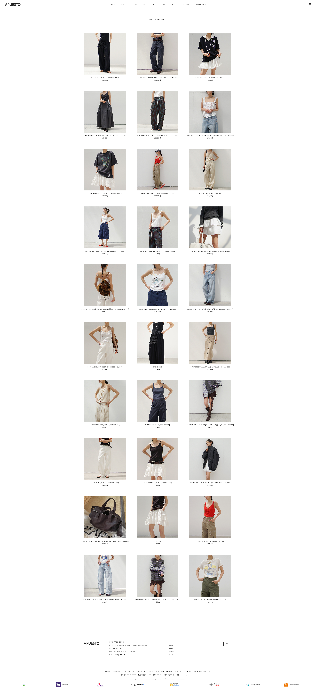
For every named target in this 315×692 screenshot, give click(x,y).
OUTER (112, 4)
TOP (122, 4)
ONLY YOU (185, 4)
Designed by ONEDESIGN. (175, 679)
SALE (174, 4)
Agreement (173, 648)
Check (171, 655)
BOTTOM (133, 4)
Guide (171, 645)
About (171, 642)
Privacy (171, 651)
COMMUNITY (200, 4)
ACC (165, 4)
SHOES (155, 4)
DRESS (144, 4)
